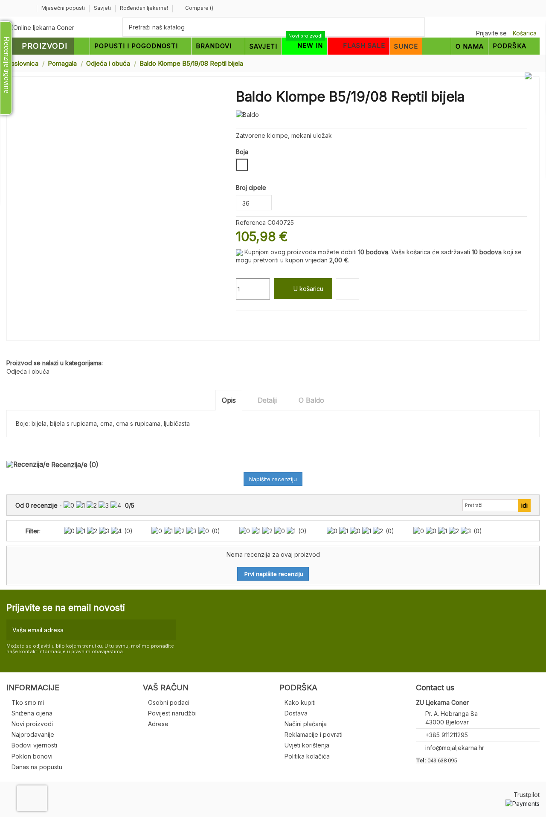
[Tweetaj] (250, 321)
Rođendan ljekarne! (144, 8)
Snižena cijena (32, 713)
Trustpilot (527, 794)
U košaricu (308, 288)
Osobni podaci (168, 702)
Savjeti (103, 8)
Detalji (267, 400)
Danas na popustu (37, 766)
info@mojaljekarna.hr (454, 747)
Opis (229, 400)
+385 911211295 (446, 734)
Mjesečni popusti (63, 8)
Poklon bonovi (32, 756)
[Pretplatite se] (167, 629)
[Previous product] (528, 63)
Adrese (158, 723)
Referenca (251, 222)
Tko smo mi (28, 702)
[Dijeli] (240, 321)
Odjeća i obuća (27, 371)
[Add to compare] (347, 289)
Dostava (296, 713)
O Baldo (311, 400)
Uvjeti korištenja (307, 745)
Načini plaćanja (306, 723)
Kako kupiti (300, 702)
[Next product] (536, 63)
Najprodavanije (33, 734)
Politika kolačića (307, 756)
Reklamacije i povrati (314, 734)
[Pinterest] (260, 321)
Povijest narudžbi (172, 713)
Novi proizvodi (32, 723)
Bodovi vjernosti (34, 745)
